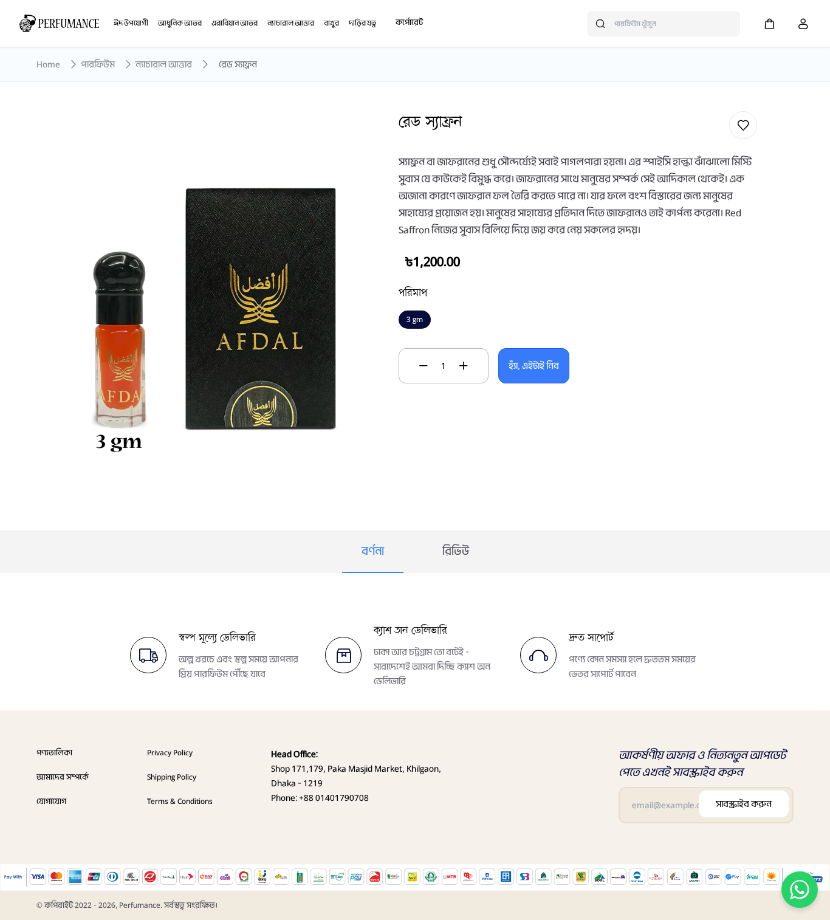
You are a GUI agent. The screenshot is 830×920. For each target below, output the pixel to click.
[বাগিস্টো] (59, 23)
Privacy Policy (170, 752)
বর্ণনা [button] (373, 551)
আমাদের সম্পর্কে (62, 777)
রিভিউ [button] (455, 551)
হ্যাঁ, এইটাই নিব (534, 365)
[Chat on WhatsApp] (799, 889)
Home (48, 64)
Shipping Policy (171, 777)
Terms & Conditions (180, 801)
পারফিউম (98, 64)
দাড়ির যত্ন (362, 23)
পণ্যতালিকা (54, 752)
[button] (769, 23)
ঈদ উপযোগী (131, 23)
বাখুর (331, 23)
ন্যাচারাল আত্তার (290, 23)
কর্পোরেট (409, 22)
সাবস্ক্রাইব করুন (744, 804)
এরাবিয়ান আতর (234, 23)
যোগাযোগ (51, 801)
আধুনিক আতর (180, 23)
